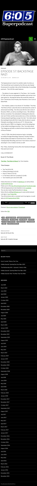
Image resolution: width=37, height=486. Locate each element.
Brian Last (16, 77)
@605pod (21, 181)
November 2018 (5, 365)
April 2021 (3, 303)
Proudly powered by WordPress (8, 484)
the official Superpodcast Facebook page (23, 186)
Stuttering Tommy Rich (8, 221)
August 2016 (4, 448)
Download (22, 207)
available (28, 188)
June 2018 (3, 380)
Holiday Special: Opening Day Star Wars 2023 (13, 264)
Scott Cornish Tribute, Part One (9, 261)
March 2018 (4, 389)
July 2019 (3, 343)
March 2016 (4, 463)
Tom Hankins (30, 221)
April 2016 (3, 460)
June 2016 (3, 454)
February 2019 (5, 355)
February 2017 (5, 430)
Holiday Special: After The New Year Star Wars (13, 273)
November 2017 (5, 402)
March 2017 (4, 426)
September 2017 (5, 408)
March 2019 (4, 352)
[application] (18, 203)
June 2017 (3, 417)
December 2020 (5, 306)
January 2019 (4, 359)
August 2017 (4, 411)
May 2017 (3, 420)
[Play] (3, 203)
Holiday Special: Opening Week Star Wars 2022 (13, 270)
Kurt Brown (23, 219)
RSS (8, 211)
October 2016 (5, 442)
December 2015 (5, 473)
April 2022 (3, 294)
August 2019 (4, 340)
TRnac (4, 223)
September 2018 (5, 371)
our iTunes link (12, 194)
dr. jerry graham (11, 217)
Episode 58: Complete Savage (9, 238)
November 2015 (5, 476)
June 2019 (3, 346)
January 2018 (4, 396)
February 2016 (5, 467)
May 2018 (3, 383)
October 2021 (5, 300)
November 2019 (5, 334)
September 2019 (5, 337)
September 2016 (5, 445)
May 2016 (3, 457)
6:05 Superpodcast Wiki (12, 198)
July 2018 (3, 377)
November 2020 (5, 309)
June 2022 (3, 291)
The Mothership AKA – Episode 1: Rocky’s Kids (13, 267)
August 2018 (4, 374)
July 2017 (3, 414)
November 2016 (5, 439)
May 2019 (3, 349)
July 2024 (3, 285)
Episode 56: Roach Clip (7, 232)
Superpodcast (21, 221)
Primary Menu (35, 39)
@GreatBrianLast (7, 184)
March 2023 (4, 288)
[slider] (32, 202)
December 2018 (5, 362)
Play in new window (12, 207)
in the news (5, 219)
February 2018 (5, 393)
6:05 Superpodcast (7, 39)
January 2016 (4, 470)
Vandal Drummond (13, 223)
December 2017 (5, 399)
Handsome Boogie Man (24, 217)
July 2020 (3, 315)
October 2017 (5, 405)
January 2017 (4, 433)
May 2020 (3, 318)
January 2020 (4, 328)
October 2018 (5, 368)
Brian (25, 190)
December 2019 (5, 331)
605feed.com (17, 192)
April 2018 (3, 386)
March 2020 (4, 325)
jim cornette (14, 219)
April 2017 (3, 423)
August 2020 (4, 312)
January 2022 (4, 297)
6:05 (3, 217)
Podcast (3, 68)
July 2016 (3, 451)
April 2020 (3, 322)
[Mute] (29, 203)
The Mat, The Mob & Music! (9, 161)
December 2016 (5, 436)
